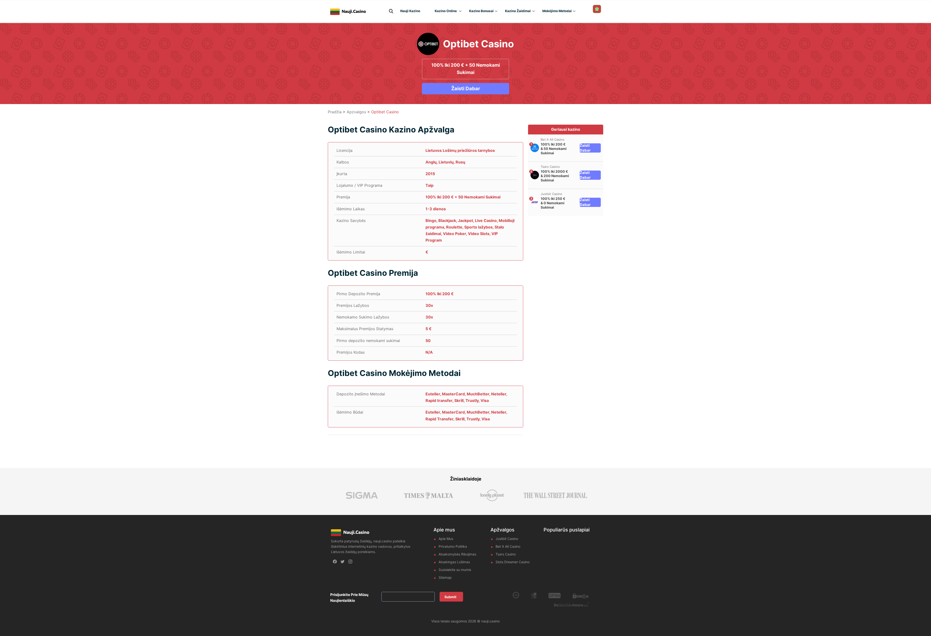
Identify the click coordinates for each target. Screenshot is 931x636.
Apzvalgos (356, 111)
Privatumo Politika (453, 546)
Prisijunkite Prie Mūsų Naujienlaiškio (349, 597)
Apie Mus (446, 539)
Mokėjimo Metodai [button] (557, 11)
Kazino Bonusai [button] (481, 11)
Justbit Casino (551, 194)
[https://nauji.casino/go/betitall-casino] (534, 148)
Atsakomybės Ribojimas (457, 554)
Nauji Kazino (410, 11)
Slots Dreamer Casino (513, 562)
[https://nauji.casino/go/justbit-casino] (534, 202)
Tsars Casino (550, 167)
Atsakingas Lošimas (454, 562)
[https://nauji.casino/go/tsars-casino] (534, 175)
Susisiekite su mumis (455, 570)
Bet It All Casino (552, 139)
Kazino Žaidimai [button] (518, 11)
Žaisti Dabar (465, 88)
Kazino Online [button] (446, 11)
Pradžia (335, 111)
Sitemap (445, 577)
